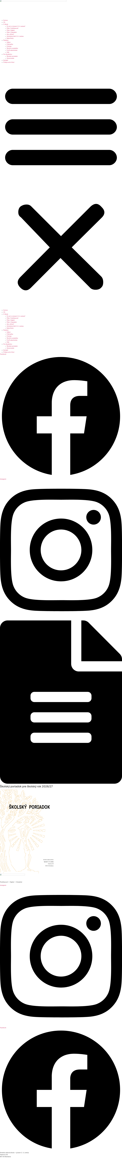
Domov (5, 20)
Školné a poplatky (12, 48)
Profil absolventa (12, 50)
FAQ (8, 52)
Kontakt (5, 60)
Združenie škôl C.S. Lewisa (15, 36)
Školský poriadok (12, 56)
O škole (5, 24)
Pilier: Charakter (12, 32)
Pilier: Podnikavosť (12, 28)
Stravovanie (10, 58)
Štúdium (5, 40)
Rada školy (10, 38)
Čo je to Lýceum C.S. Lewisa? (16, 26)
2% (4, 22)
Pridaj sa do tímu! (8, 62)
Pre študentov (7, 54)
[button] (61, 186)
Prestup (9, 46)
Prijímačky (10, 44)
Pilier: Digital (11, 30)
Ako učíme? (10, 34)
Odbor (9, 42)
